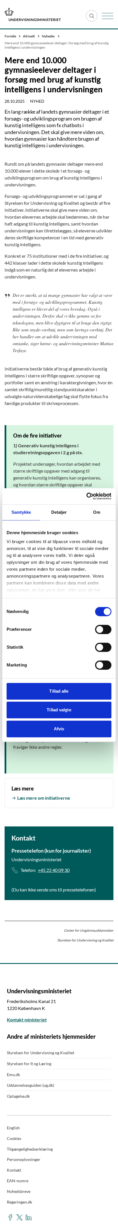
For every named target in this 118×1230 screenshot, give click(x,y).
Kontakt (14, 1170)
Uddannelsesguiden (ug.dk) (30, 1085)
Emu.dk (13, 1074)
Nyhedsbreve (18, 1191)
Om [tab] (96, 512)
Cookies (14, 1138)
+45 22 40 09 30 (54, 870)
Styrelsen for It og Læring (29, 1063)
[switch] (103, 629)
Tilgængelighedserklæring (30, 1149)
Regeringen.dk (19, 1202)
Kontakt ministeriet (27, 1019)
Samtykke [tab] (21, 512)
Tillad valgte (59, 709)
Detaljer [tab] (59, 512)
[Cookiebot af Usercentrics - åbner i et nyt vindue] (86, 496)
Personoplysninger (23, 1159)
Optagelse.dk (18, 1096)
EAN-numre (17, 1180)
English (13, 1127)
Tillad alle (58, 691)
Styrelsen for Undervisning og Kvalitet (40, 1052)
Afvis (59, 728)
